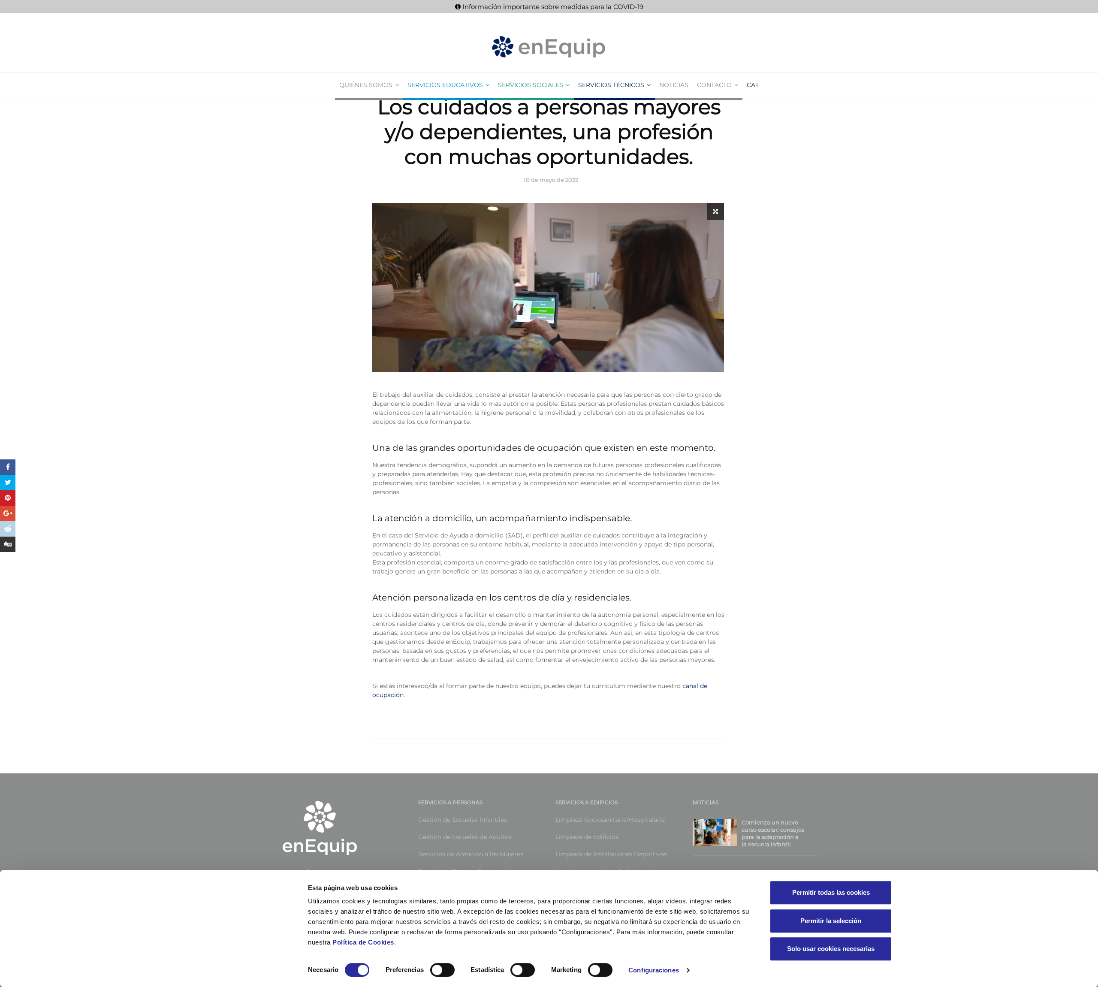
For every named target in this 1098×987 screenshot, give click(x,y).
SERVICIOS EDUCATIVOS (445, 85)
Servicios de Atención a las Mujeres (470, 854)
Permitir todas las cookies (831, 892)
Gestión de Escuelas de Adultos (465, 837)
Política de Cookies (363, 942)
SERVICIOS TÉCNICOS (611, 85)
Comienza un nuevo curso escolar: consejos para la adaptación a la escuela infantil (773, 833)
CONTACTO (714, 85)
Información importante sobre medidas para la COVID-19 (552, 7)
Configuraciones (653, 970)
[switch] (433, 970)
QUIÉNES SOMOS (365, 85)
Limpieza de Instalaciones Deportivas (611, 854)
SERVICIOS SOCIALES (530, 85)
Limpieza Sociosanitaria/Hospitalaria (610, 820)
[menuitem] (752, 85)
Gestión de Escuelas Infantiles (462, 820)
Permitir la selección (830, 920)
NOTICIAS (673, 85)
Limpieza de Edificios (586, 837)
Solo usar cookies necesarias (831, 948)
